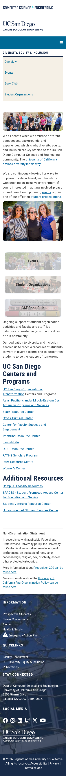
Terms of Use (33, 768)
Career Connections (15, 619)
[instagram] (12, 721)
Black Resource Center (18, 412)
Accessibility (38, 763)
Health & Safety (13, 629)
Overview (11, 61)
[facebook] (5, 721)
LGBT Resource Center (18, 449)
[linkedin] (20, 721)
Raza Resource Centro (18, 462)
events (46, 192)
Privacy (54, 763)
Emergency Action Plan (23, 635)
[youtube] (43, 721)
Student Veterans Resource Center (27, 503)
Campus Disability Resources (23, 486)
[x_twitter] (34, 721)
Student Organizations (19, 94)
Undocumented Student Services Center (30, 510)
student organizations (46, 197)
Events (9, 72)
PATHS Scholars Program (20, 455)
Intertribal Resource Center (21, 436)
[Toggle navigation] (33, 42)
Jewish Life (11, 442)
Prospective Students (17, 614)
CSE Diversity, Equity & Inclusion (23, 662)
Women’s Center (14, 468)
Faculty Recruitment (15, 657)
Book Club (11, 83)
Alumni (7, 624)
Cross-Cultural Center (18, 418)
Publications (11, 667)
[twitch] (27, 721)
